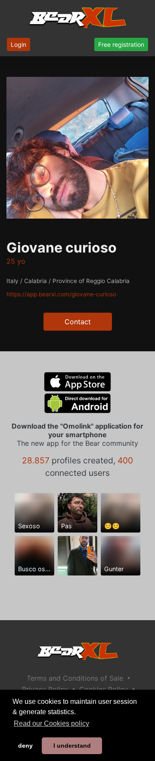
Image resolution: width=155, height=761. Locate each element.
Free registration (121, 44)
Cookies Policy (103, 689)
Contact (78, 321)
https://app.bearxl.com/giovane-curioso (61, 294)
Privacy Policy (45, 689)
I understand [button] (72, 745)
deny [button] (25, 745)
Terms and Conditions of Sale (75, 678)
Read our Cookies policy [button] (51, 723)
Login (18, 44)
